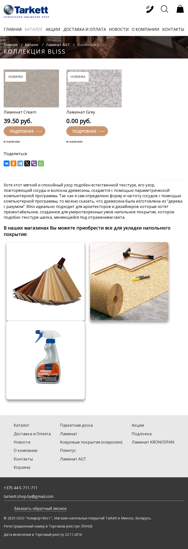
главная (13, 29)
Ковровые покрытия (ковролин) (91, 442)
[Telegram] (20, 163)
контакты (173, 29)
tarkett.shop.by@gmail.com (28, 496)
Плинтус (68, 450)
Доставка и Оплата (32, 433)
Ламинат (68, 433)
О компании (25, 450)
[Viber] (34, 163)
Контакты (23, 459)
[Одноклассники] (13, 163)
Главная (11, 44)
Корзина (22, 467)
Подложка (142, 433)
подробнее (22, 131)
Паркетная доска (76, 425)
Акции (138, 425)
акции (53, 29)
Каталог (32, 44)
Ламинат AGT (58, 44)
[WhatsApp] (41, 163)
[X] (27, 163)
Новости (22, 442)
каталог (34, 29)
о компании (145, 29)
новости (119, 29)
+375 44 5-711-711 (20, 488)
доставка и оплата (84, 29)
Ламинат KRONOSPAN (153, 442)
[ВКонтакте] (7, 163)
